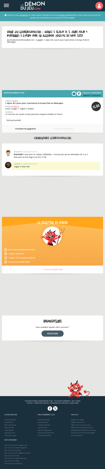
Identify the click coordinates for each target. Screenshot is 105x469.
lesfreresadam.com (14, 92)
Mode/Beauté (75, 430)
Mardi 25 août (9, 427)
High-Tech (74, 425)
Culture (90, 427)
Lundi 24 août (9, 430)
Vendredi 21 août (10, 435)
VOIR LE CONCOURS (64, 129)
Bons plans (74, 403)
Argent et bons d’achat (78, 427)
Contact (30, 403)
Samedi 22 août (9, 433)
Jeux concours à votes (11, 456)
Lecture (73, 435)
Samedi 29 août (43, 422)
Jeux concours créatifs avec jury (15, 458)
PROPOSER (52, 333)
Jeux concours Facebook (12, 450)
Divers (80, 435)
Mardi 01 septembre (45, 430)
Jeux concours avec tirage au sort (15, 445)
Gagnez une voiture (78, 422)
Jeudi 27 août (8, 422)
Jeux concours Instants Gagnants (15, 448)
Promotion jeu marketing (13, 463)
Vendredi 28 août (10, 420)
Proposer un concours (59, 403)
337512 (98, 99)
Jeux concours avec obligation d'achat (17, 453)
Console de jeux (85, 425)
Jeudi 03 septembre (44, 435)
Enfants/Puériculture (89, 430)
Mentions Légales (42, 403)
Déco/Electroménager (87, 433)
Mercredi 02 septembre (46, 433)
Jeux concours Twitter (12, 461)
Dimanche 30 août (44, 425)
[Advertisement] (52, 69)
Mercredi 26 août (10, 425)
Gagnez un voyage (77, 420)
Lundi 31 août (42, 427)
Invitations (74, 433)
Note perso (14, 120)
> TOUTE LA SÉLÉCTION (52, 269)
